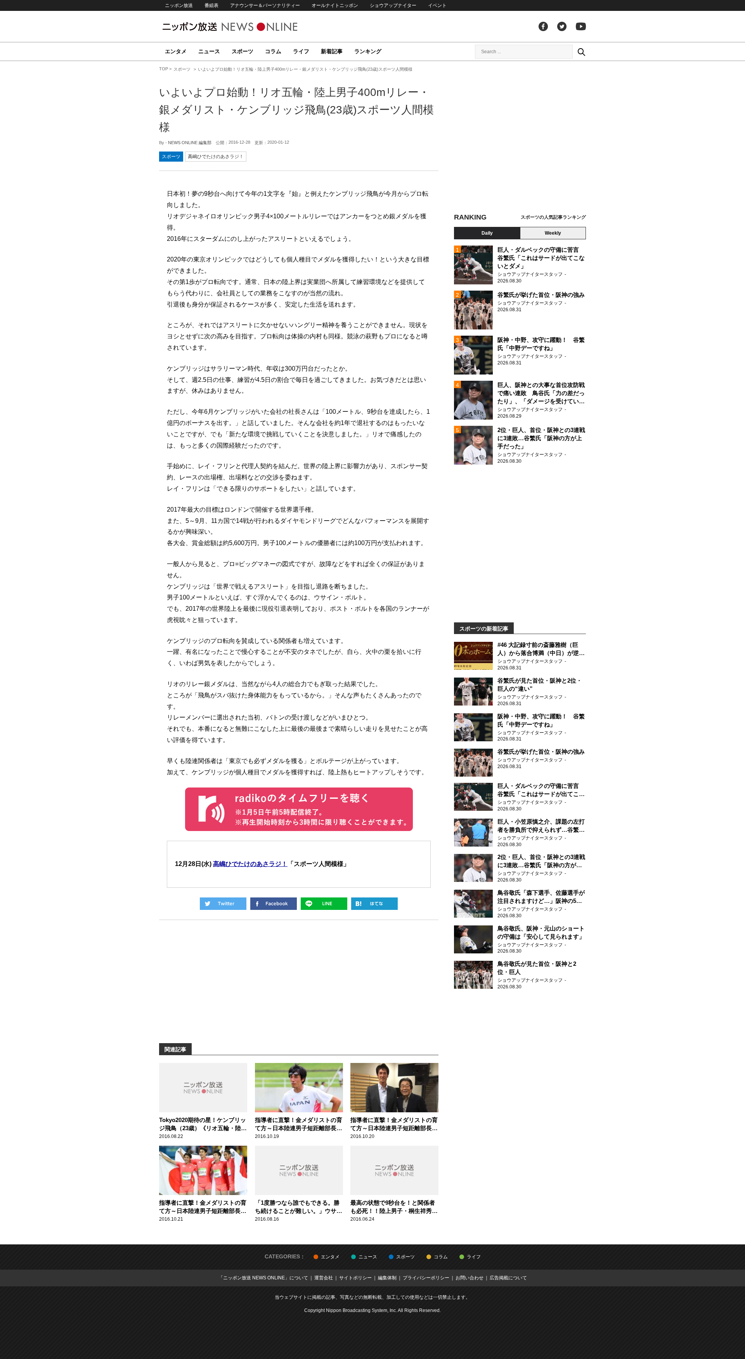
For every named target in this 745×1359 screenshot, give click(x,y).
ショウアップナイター (393, 5)
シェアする (273, 903)
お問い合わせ (469, 1278)
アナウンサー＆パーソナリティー (265, 5)
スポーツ (242, 51)
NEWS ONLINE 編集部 (189, 142)
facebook (543, 26)
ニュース (209, 51)
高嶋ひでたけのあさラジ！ (216, 156)
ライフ (301, 51)
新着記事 (332, 51)
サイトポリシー (355, 1278)
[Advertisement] (520, 138)
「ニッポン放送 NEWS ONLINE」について (263, 1278)
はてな (374, 903)
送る (324, 903)
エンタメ (176, 51)
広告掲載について (508, 1278)
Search (581, 51)
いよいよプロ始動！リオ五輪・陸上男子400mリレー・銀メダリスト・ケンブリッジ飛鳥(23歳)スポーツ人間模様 (296, 109)
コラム (273, 51)
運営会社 (323, 1278)
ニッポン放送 (179, 5)
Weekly (553, 233)
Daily (487, 233)
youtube (581, 26)
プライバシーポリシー (426, 1278)
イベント (437, 5)
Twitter (562, 26)
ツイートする (223, 903)
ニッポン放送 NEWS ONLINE (244, 26)
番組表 (211, 5)
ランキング (367, 51)
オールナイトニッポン (335, 5)
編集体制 (387, 1278)
